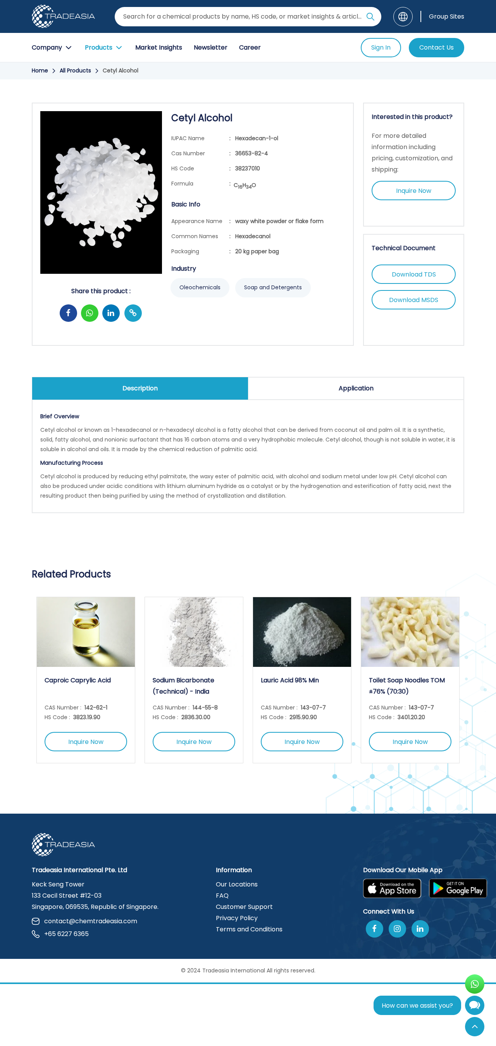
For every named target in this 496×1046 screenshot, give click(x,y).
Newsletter (210, 47)
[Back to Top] (474, 1026)
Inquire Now (413, 190)
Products (98, 47)
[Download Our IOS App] (392, 888)
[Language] (403, 16)
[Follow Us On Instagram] (397, 929)
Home (40, 70)
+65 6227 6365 (66, 933)
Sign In (381, 47)
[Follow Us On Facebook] (374, 929)
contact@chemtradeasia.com (90, 921)
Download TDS (414, 274)
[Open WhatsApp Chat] (474, 984)
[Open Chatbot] (474, 1007)
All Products (75, 70)
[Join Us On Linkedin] (420, 929)
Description (140, 388)
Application (356, 388)
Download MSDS (413, 299)
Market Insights (158, 47)
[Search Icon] (370, 18)
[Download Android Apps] (458, 888)
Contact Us (436, 47)
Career (250, 47)
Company (47, 47)
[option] (86, 680)
